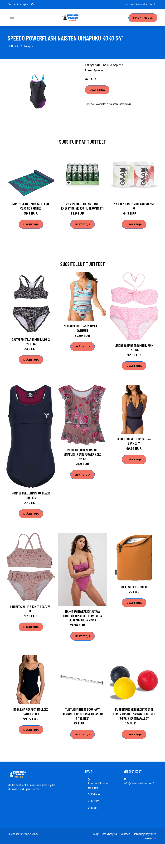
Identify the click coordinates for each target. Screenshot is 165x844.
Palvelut (96, 794)
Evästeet (124, 834)
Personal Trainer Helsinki (98, 785)
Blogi (94, 807)
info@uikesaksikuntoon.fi (139, 783)
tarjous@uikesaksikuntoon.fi (140, 4)
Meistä (95, 801)
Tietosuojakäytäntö (144, 834)
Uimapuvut (30, 46)
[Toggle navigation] (12, 17)
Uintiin (15, 46)
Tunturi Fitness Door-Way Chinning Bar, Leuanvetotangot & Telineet (82, 713)
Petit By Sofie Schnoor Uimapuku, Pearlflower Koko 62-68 (82, 454)
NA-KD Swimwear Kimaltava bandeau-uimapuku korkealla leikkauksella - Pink (82, 615)
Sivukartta (150, 838)
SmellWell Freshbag (134, 587)
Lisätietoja (97, 89)
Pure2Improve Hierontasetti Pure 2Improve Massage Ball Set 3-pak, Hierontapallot (134, 713)
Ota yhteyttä (109, 834)
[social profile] (32, 4)
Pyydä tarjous (143, 17)
